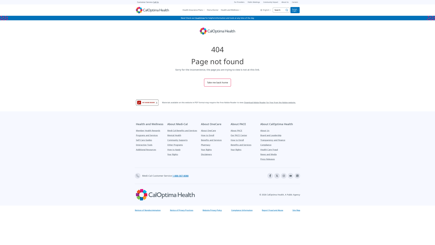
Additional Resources (146, 149)
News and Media (268, 154)
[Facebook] (270, 176)
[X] (277, 176)
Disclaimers (206, 154)
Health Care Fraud (269, 149)
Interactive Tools (144, 144)
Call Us (156, 2)
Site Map (296, 210)
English (266, 10)
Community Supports (177, 140)
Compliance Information (242, 210)
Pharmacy (205, 144)
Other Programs (175, 144)
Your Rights (172, 154)
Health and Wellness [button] (230, 10)
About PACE (236, 130)
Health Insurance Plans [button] (192, 10)
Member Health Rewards (148, 130)
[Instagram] (284, 176)
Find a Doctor (213, 10)
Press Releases (267, 159)
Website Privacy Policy (212, 210)
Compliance (265, 144)
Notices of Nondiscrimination (148, 210)
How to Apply (174, 149)
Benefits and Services (211, 140)
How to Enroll (207, 135)
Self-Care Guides (144, 140)
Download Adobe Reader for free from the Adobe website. (270, 102)
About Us (264, 130)
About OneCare (208, 130)
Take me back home (217, 82)
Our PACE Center (239, 135)
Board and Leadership (270, 135)
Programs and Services (147, 135)
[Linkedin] (297, 176)
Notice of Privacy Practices (181, 210)
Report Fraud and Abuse (272, 210)
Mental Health (174, 135)
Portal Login (294, 10)
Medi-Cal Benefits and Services (182, 130)
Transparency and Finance (272, 140)
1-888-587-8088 (180, 175)
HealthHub (200, 18)
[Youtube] (290, 176)
